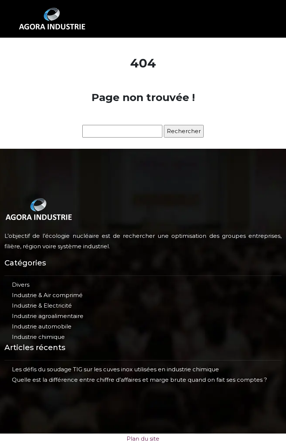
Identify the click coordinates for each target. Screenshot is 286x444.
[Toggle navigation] (259, 19)
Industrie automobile (42, 326)
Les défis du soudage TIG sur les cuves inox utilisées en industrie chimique (115, 369)
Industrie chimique (38, 336)
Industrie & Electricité (42, 305)
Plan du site (143, 438)
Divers (20, 284)
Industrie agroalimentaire (47, 315)
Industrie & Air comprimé (47, 295)
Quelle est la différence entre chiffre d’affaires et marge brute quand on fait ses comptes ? (139, 379)
